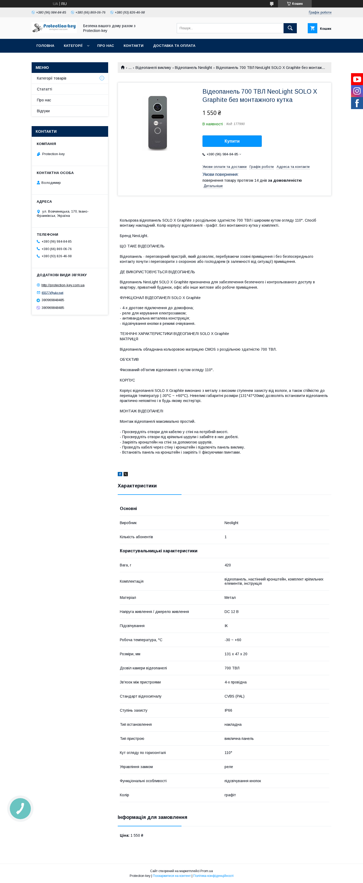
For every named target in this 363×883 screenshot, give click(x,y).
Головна (45, 46)
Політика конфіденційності (213, 876)
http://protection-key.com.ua (63, 285)
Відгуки (43, 111)
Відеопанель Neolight (193, 67)
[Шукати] (290, 28)
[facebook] (120, 475)
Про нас (105, 46)
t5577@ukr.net (52, 293)
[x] (126, 475)
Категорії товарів (51, 78)
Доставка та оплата (174, 46)
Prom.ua (206, 871)
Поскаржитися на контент (172, 876)
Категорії (73, 46)
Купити (232, 141)
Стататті (44, 89)
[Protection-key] (54, 32)
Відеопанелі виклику (153, 67)
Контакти (133, 46)
